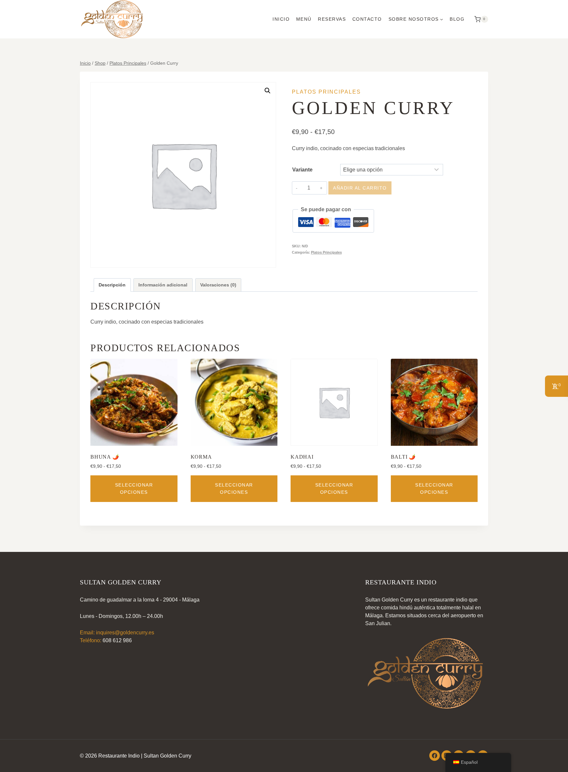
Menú (304, 19)
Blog (457, 19)
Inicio (281, 19)
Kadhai (302, 457)
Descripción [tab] (112, 284)
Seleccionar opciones (134, 488)
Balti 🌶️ (403, 457)
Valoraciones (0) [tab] (218, 284)
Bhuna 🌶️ (104, 457)
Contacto (367, 19)
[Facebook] (434, 755)
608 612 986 (117, 640)
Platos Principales (326, 92)
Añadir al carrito (360, 188)
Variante (302, 169)
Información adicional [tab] (162, 284)
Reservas (332, 19)
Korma (201, 457)
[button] (267, 91)
